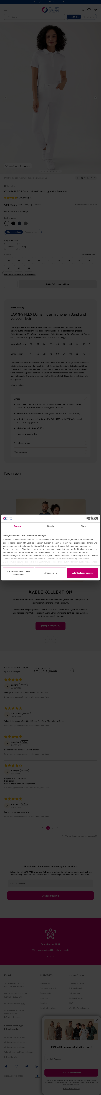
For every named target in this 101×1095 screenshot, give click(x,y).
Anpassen (49, 573)
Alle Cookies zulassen (82, 573)
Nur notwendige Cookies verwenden (18, 573)
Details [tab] (50, 526)
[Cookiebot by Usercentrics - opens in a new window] (86, 518)
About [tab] (83, 526)
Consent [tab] (17, 526)
